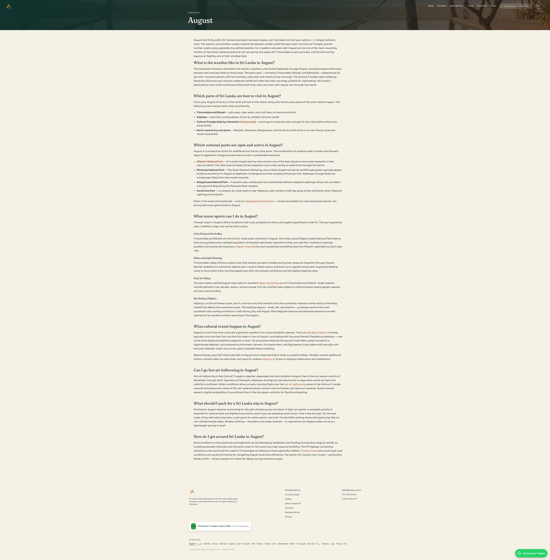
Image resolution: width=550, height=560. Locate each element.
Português (301, 544)
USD (539, 6)
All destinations (292, 490)
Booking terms (292, 512)
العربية (199, 544)
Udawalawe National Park (259, 201)
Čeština (207, 544)
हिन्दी (253, 544)
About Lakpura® (293, 503)
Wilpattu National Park (210, 161)
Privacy (288, 517)
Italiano (260, 544)
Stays (431, 6)
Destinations (457, 6)
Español (231, 544)
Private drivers (308, 450)
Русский (311, 544)
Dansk (215, 544)
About (493, 6)
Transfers (441, 6)
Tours (471, 6)
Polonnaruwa (247, 121)
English (192, 544)
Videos (288, 499)
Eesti (239, 544)
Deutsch (223, 544)
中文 (345, 544)
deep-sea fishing (269, 283)
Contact (289, 508)
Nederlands (283, 544)
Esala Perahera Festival (314, 332)
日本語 (267, 544)
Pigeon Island (244, 246)
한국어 (274, 544)
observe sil (268, 359)
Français (246, 544)
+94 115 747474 (349, 494)
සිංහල (318, 544)
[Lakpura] (9, 6)
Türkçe (339, 544)
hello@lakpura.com (351, 490)
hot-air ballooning (295, 384)
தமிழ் (332, 544)
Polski (292, 544)
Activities (482, 6)
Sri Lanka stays (292, 494)
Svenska (325, 544)
